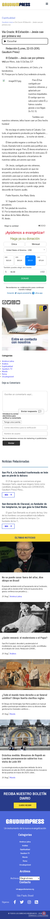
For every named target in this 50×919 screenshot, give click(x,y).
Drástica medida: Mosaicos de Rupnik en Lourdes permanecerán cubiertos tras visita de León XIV (23, 758)
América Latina (8, 361)
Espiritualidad (8, 18)
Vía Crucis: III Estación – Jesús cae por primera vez (22, 34)
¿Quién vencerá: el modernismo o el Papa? (24, 637)
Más (6, 494)
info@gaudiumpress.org (25, 889)
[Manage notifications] (44, 913)
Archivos (14, 878)
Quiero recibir (25, 805)
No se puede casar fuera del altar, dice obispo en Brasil (22, 579)
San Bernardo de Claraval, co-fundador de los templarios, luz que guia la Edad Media (24, 505)
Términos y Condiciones (38, 915)
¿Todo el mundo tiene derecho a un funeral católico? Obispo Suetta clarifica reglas (24, 696)
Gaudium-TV (7, 369)
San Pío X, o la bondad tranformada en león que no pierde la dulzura (25, 474)
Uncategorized (8, 376)
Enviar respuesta (29, 411)
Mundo (5, 371)
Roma (4, 374)
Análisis (5, 364)
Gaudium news (7, 22)
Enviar (11, 443)
